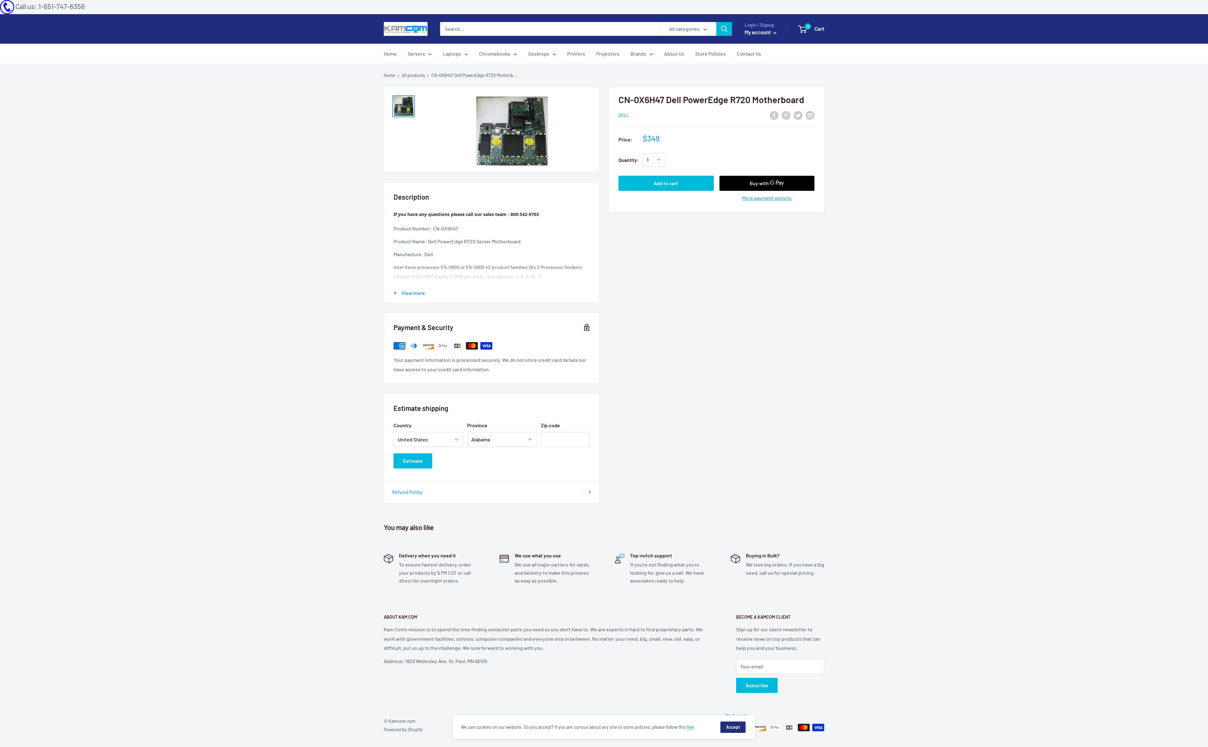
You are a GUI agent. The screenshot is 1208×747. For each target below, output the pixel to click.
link (690, 727)
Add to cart (666, 183)
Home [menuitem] (390, 54)
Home (389, 75)
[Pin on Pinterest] (786, 115)
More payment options (766, 198)
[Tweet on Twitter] (798, 115)
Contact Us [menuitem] (749, 54)
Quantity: (628, 160)
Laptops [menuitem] (452, 54)
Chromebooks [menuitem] (494, 54)
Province (477, 425)
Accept (733, 727)
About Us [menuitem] (674, 54)
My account (758, 32)
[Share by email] (810, 115)
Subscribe (757, 685)
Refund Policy (407, 492)
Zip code (550, 425)
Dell (623, 115)
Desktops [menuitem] (538, 54)
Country (402, 425)
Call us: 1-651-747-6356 (50, 6)
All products (413, 75)
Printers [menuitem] (576, 54)
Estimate (413, 461)
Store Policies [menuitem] (710, 54)
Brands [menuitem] (638, 54)
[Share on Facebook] (774, 115)
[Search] (724, 29)
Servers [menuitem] (416, 54)
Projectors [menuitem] (607, 54)
